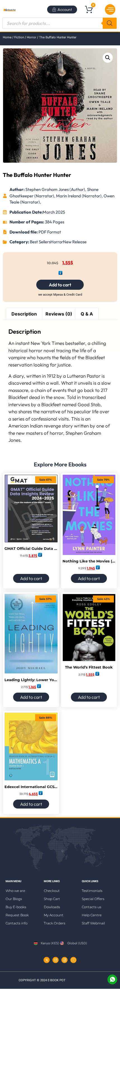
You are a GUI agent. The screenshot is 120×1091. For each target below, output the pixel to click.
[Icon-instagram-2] (55, 960)
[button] (110, 9)
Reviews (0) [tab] (58, 314)
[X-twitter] (47, 960)
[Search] (110, 23)
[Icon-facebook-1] (64, 960)
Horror (31, 37)
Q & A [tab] (87, 314)
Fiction (19, 37)
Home (7, 37)
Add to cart (60, 285)
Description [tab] (24, 314)
